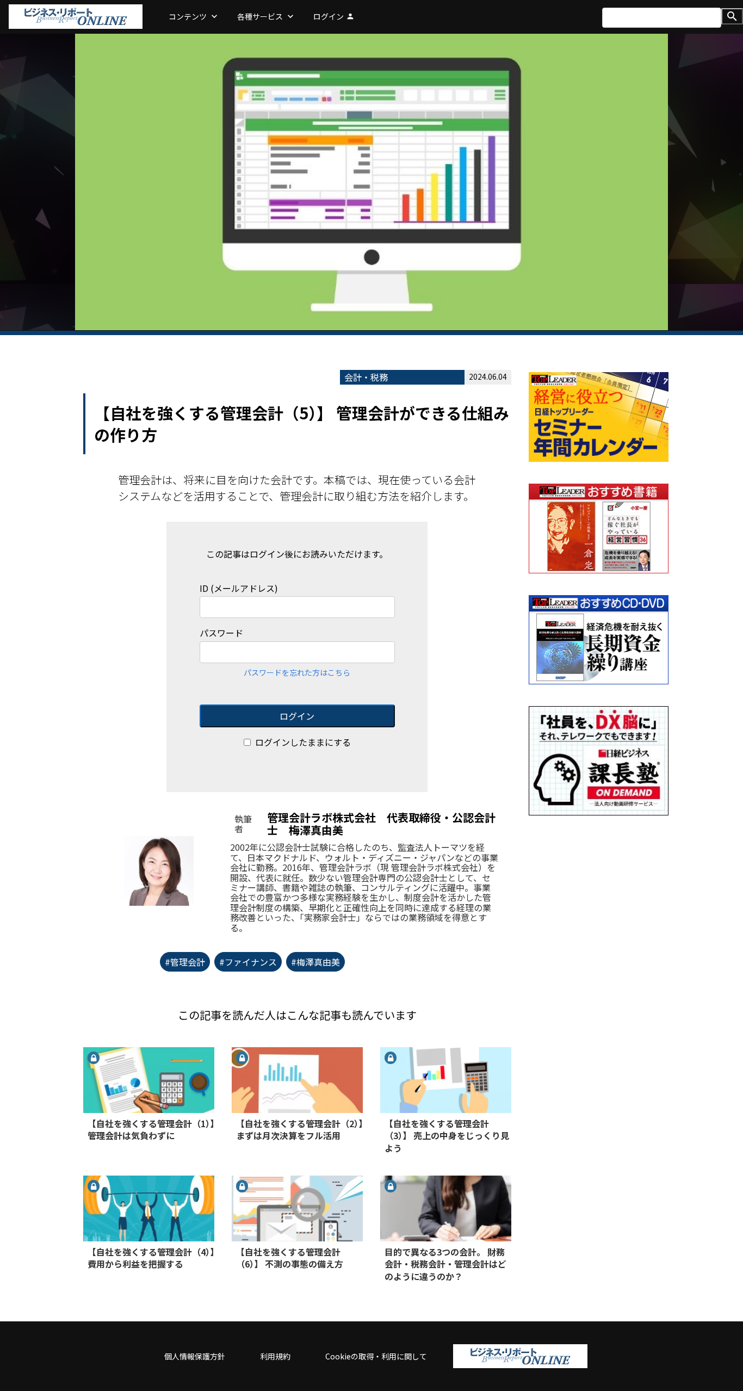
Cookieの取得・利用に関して (376, 1356)
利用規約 (275, 1356)
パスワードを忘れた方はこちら (297, 672)
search (732, 16)
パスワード (221, 633)
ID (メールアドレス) (239, 588)
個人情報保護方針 (194, 1356)
